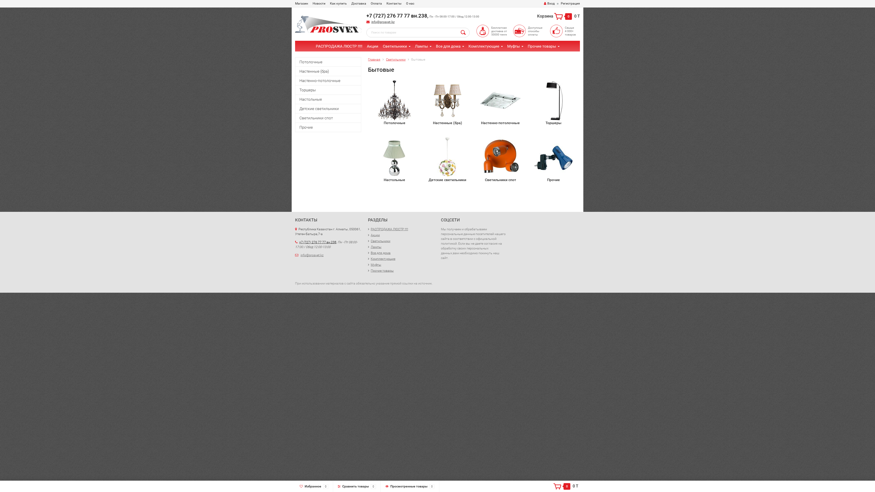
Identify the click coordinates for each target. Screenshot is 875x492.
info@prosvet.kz (383, 22)
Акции (372, 46)
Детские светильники (319, 108)
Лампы (421, 46)
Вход (551, 3)
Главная (374, 59)
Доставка (358, 3)
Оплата (376, 3)
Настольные (310, 99)
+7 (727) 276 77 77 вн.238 (396, 16)
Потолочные (310, 62)
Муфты (513, 46)
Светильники (395, 46)
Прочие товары (542, 46)
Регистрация (570, 3)
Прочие (306, 127)
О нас (410, 3)
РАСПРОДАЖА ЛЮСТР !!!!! (339, 46)
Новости (319, 3)
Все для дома (448, 46)
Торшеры (307, 90)
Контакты (393, 3)
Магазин (301, 3)
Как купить (338, 3)
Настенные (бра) (314, 71)
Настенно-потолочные (319, 80)
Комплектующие (483, 46)
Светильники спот (316, 118)
